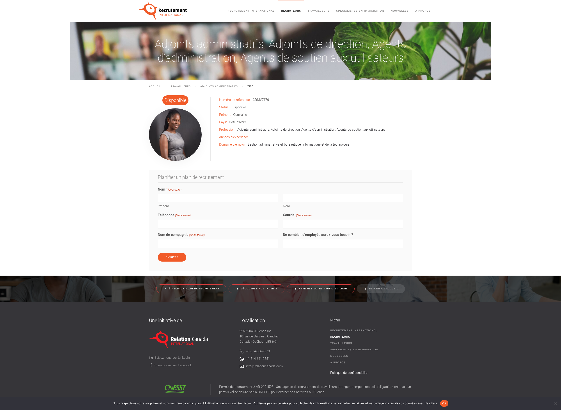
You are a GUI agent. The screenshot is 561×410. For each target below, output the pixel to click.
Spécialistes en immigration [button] (360, 10)
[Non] (555, 403)
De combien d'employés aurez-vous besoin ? (318, 235)
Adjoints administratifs (209, 44)
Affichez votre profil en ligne (323, 288)
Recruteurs (340, 336)
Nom (286, 206)
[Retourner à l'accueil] (164, 11)
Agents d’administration (318, 130)
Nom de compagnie (181, 235)
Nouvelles (400, 10)
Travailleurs (319, 10)
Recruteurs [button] (291, 10)
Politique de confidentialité (348, 373)
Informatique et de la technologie (325, 144)
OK (444, 403)
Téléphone (174, 215)
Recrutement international (251, 10)
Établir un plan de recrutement (194, 288)
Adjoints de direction (318, 44)
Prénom (163, 206)
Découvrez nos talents (259, 288)
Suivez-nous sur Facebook (173, 365)
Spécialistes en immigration (354, 349)
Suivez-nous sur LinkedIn (172, 358)
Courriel (297, 215)
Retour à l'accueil (383, 288)
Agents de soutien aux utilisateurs (322, 57)
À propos (423, 10)
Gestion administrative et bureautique (274, 144)
